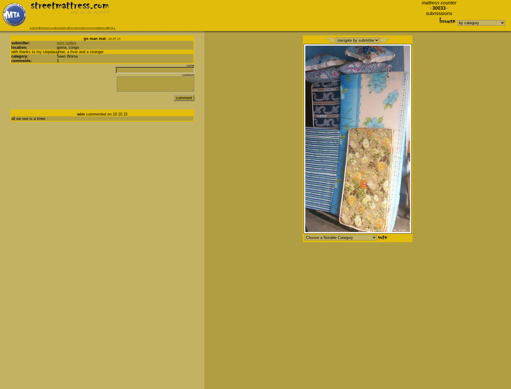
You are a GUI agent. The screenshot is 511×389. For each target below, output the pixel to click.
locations (76, 28)
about (103, 28)
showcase (47, 28)
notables (62, 28)
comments (90, 28)
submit (34, 28)
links (111, 28)
